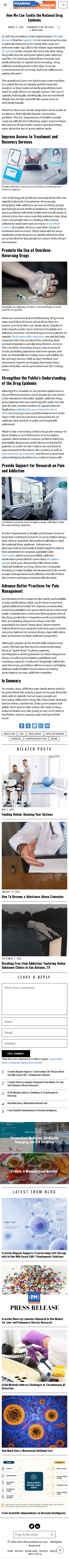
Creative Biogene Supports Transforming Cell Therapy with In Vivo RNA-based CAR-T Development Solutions (35, 1073)
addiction (9, 733)
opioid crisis (30, 40)
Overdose (16, 738)
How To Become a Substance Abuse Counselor (33, 896)
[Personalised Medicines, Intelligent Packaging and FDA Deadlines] (34, 1137)
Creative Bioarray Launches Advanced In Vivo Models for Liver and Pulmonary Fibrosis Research (35, 1083)
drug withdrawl (55, 733)
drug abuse (34, 733)
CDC (22, 733)
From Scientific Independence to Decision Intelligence (32, 1110)
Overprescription (36, 738)
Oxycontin (8, 555)
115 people (8, 51)
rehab (54, 738)
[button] (63, 4)
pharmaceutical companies (19, 453)
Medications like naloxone (28, 336)
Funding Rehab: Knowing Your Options (27, 814)
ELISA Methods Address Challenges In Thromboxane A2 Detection (32, 1094)
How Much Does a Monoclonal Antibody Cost (27, 1103)
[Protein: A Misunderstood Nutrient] (34, 1168)
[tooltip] (21, 725)
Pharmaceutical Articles (40, 27)
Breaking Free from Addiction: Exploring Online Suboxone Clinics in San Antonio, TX (33, 965)
